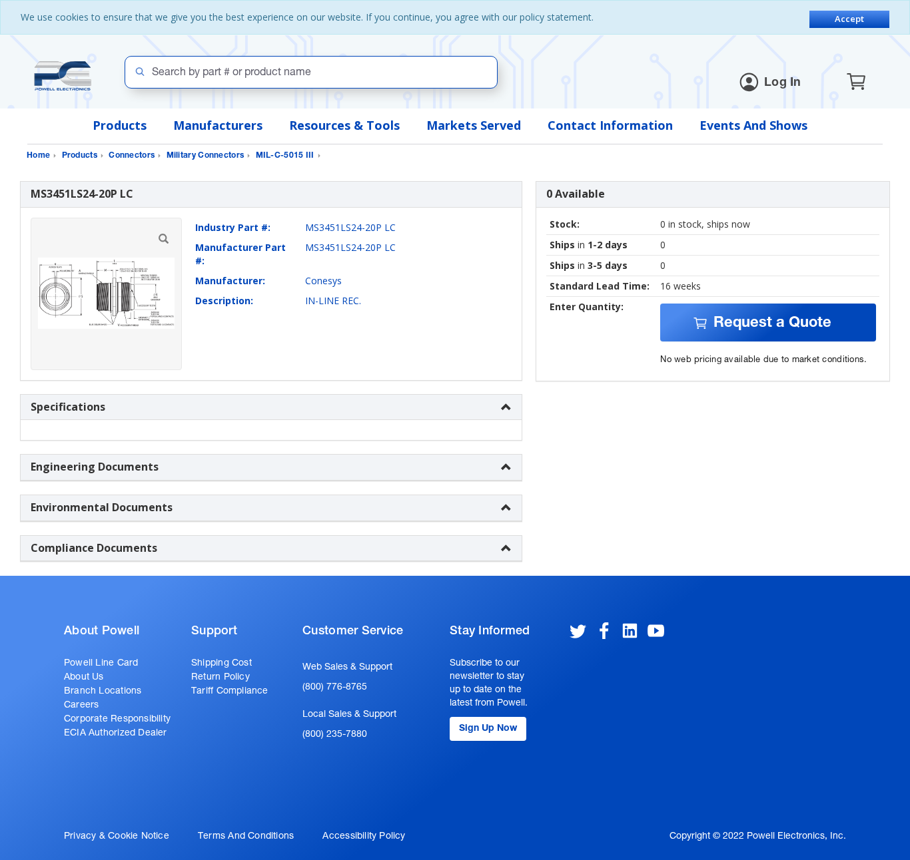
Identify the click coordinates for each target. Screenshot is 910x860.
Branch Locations (102, 691)
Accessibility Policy (363, 836)
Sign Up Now (488, 729)
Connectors (132, 156)
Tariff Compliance (229, 691)
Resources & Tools (344, 125)
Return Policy (220, 677)
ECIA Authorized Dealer (115, 733)
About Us (84, 677)
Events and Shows (753, 125)
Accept (849, 19)
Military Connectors (205, 156)
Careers (81, 705)
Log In (782, 83)
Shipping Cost (221, 663)
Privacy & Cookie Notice (116, 836)
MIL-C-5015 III (285, 156)
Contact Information (610, 125)
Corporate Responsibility (117, 719)
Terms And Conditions (246, 836)
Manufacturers (217, 125)
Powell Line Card (101, 663)
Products (120, 125)
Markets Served (473, 125)
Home (38, 156)
